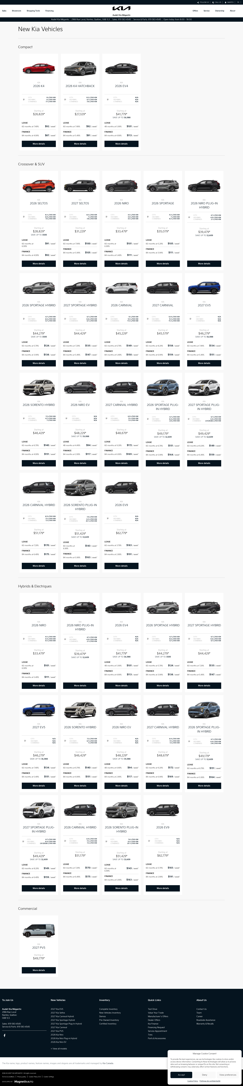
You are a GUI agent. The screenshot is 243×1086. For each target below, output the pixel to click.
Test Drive (152, 1009)
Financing (49, 11)
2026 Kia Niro (57, 1035)
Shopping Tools (33, 11)
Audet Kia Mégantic (60, 19)
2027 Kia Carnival (59, 1027)
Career (199, 1016)
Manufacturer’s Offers (158, 1016)
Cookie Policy (192, 1081)
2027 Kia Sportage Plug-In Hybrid (66, 1024)
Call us (217, 2)
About (232, 11)
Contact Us (201, 1009)
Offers (195, 11)
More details (39, 144)
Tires (150, 1035)
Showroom (16, 11)
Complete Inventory (108, 1009)
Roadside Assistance (205, 1020)
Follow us (204, 2)
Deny (204, 1075)
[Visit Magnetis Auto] (24, 1082)
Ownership (219, 11)
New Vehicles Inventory (110, 1013)
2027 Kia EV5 (57, 1009)
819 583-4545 (124, 19)
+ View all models (59, 1049)
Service (207, 11)
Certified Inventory (107, 1024)
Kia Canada (108, 1063)
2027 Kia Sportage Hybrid (63, 1020)
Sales (4, 11)
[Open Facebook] (4, 1035)
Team (199, 1013)
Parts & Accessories (157, 1038)
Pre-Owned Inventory (109, 1020)
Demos (102, 1016)
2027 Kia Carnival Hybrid (62, 1016)
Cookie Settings (49, 1077)
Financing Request (156, 1027)
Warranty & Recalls (205, 1024)
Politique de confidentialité (210, 1081)
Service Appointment (157, 1031)
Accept (181, 1075)
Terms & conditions (8, 1077)
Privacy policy (21, 1077)
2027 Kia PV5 (57, 1031)
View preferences (227, 1075)
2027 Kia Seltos (58, 1013)
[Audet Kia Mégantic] (121, 11)
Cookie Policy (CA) (35, 1077)
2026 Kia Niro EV (58, 1042)
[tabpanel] (39, 102)
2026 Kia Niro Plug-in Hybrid (64, 1038)
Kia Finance (153, 1024)
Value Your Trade (156, 1013)
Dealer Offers (154, 1020)
